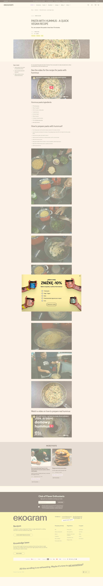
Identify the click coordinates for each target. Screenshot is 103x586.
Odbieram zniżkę (51, 304)
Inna (45, 300)
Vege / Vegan (47, 293)
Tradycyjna (46, 291)
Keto (45, 296)
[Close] (79, 275)
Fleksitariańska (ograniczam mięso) (52, 298)
